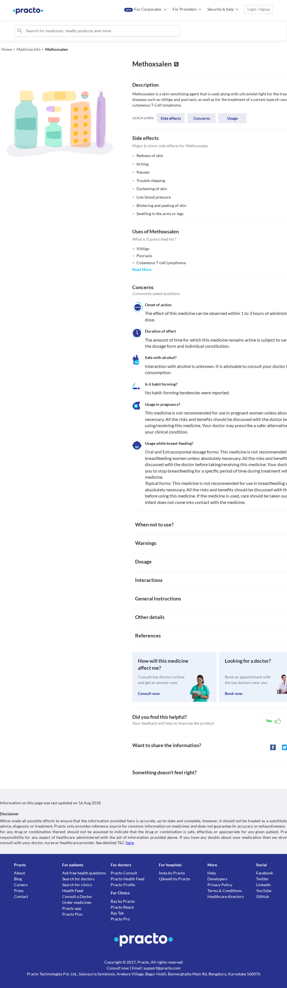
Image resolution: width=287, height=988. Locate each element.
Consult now (149, 693)
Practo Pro (120, 918)
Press (19, 890)
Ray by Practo (123, 901)
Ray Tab (117, 913)
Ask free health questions (84, 872)
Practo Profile (123, 884)
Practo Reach (122, 907)
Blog (18, 878)
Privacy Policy (219, 884)
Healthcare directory (225, 896)
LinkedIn (263, 884)
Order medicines (76, 902)
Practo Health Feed (127, 878)
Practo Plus (72, 914)
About (19, 872)
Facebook (264, 872)
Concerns (201, 118)
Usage (232, 118)
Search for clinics (77, 884)
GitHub (262, 896)
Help (211, 872)
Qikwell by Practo (174, 878)
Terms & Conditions (224, 890)
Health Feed (72, 890)
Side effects (171, 118)
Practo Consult (124, 872)
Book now (233, 693)
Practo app (71, 908)
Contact (21, 896)
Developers (217, 878)
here (130, 842)
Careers (21, 884)
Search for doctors (78, 878)
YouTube (263, 890)
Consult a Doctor (77, 896)
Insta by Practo (172, 872)
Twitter (262, 878)
